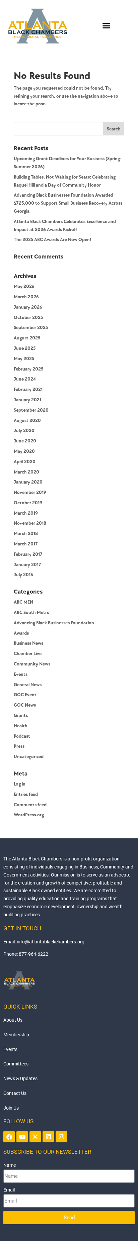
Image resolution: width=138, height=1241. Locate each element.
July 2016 (23, 575)
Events (20, 674)
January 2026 (28, 307)
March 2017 (26, 544)
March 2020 (26, 472)
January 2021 (27, 400)
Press (19, 746)
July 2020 (24, 430)
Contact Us (14, 1093)
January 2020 (28, 482)
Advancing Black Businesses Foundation (54, 623)
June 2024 (25, 379)
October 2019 (28, 503)
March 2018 (26, 533)
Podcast (22, 736)
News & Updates (20, 1078)
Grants (21, 715)
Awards (21, 633)
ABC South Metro (32, 612)
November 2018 (30, 523)
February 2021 (28, 389)
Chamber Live (28, 653)
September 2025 (31, 327)
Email (9, 1190)
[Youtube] (22, 1136)
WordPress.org (29, 815)
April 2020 (25, 461)
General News (28, 685)
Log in (19, 784)
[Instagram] (61, 1136)
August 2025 (27, 338)
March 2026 (26, 297)
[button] (106, 25)
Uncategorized (29, 756)
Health (20, 726)
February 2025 (28, 369)
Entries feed (26, 794)
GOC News (25, 705)
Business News (28, 643)
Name (9, 1165)
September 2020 (31, 410)
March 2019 (26, 513)
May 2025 (24, 358)
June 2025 (25, 348)
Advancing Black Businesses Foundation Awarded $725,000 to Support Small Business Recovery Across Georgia (68, 203)
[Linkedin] (48, 1136)
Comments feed (30, 805)
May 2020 (24, 451)
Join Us (11, 1108)
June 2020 (25, 441)
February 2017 (28, 554)
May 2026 (24, 286)
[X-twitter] (35, 1136)
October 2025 (28, 317)
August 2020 (27, 420)
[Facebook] (9, 1136)
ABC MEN (23, 602)
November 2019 (30, 492)
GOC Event (25, 695)
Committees (15, 1063)
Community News (32, 664)
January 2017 (27, 564)
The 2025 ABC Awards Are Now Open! (52, 239)
